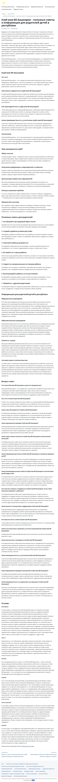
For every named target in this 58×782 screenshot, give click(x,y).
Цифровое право (18, 9)
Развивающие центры (22, 7)
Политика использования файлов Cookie (13, 766)
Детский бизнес (43, 773)
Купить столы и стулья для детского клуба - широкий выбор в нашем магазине (15, 754)
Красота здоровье (40, 771)
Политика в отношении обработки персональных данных (22, 764)
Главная (4, 14)
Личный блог (11, 14)
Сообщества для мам (27, 746)
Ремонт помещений (31, 773)
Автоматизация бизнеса (20, 776)
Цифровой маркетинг (37, 7)
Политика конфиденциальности (35, 766)
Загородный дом (50, 7)
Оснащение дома (7, 9)
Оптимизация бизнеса (8, 7)
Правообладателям (7, 768)
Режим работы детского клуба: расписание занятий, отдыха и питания (43, 754)
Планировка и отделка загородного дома (13, 773)
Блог (3, 764)
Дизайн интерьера (7, 776)
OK (33, 780)
